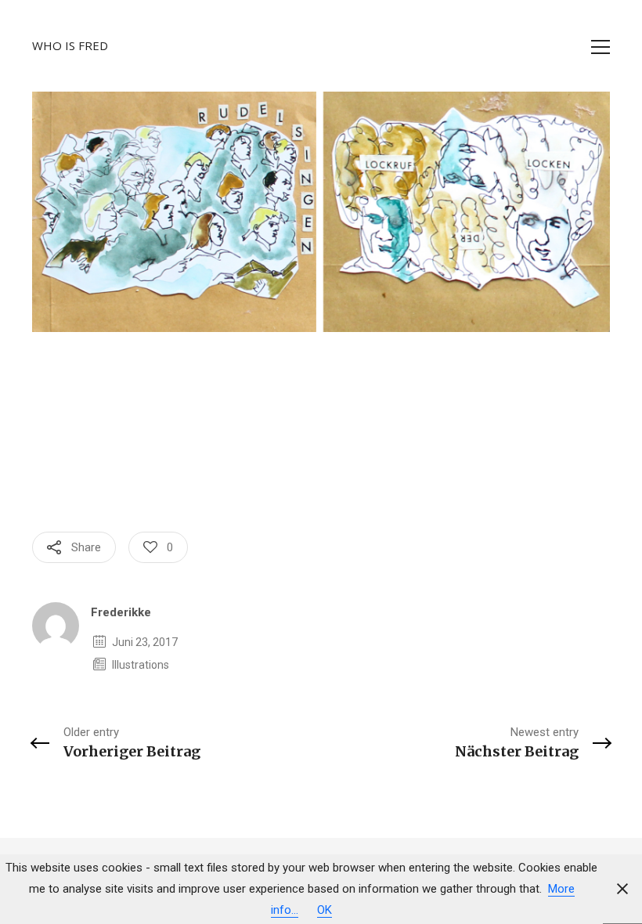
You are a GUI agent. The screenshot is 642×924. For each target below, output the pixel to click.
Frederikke (121, 612)
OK (324, 910)
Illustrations (140, 665)
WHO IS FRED (70, 45)
